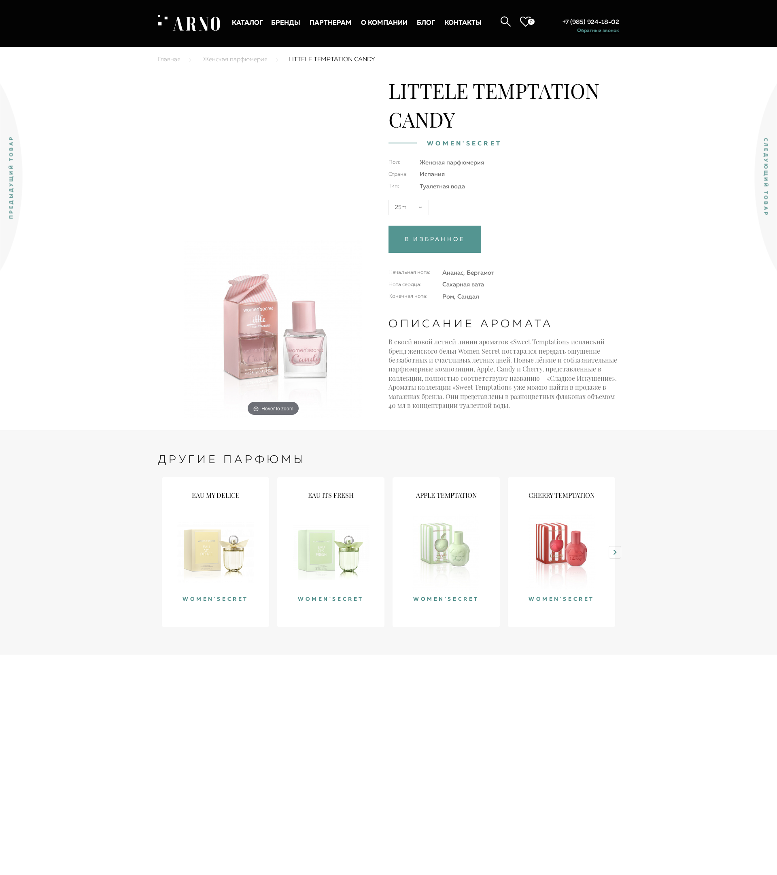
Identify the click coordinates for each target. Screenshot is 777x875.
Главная (169, 59)
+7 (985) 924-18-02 (591, 22)
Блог (426, 23)
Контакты (463, 23)
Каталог (247, 23)
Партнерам (331, 23)
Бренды (285, 23)
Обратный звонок (598, 30)
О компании (384, 23)
